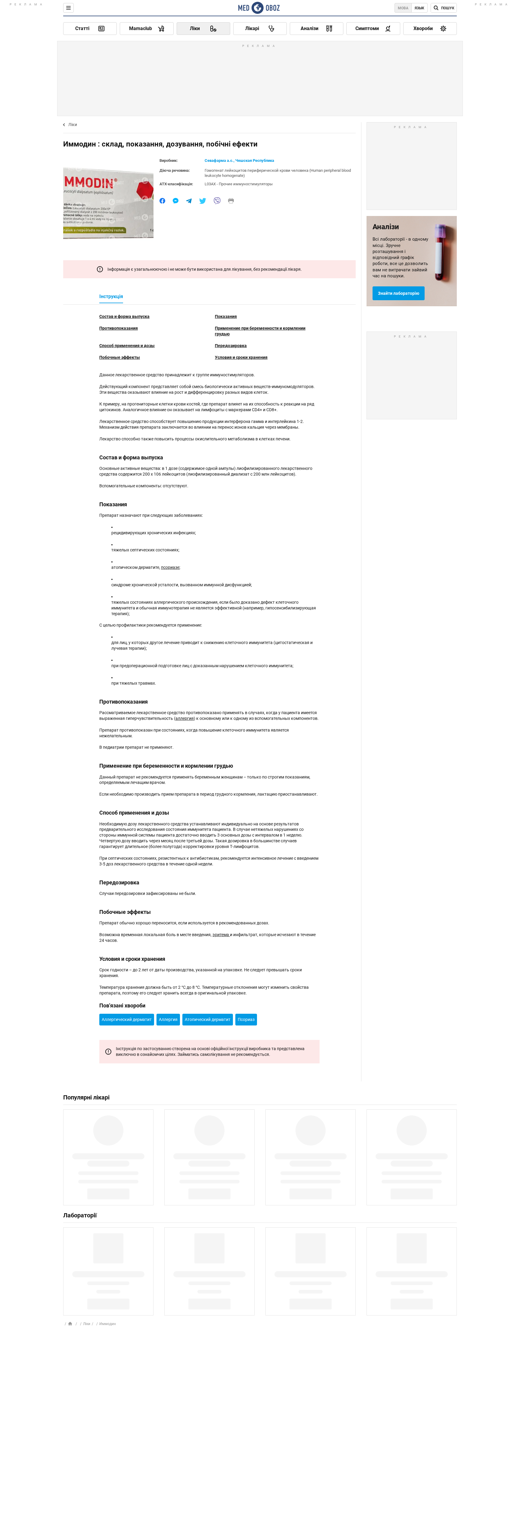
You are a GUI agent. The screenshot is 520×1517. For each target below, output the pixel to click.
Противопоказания (118, 328)
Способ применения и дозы (127, 345)
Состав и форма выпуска (124, 316)
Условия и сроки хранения (241, 357)
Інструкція (111, 296)
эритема (221, 934)
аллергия (184, 718)
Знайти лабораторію (398, 293)
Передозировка (231, 345)
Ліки (72, 124)
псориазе (170, 567)
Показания (226, 316)
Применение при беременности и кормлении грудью (260, 331)
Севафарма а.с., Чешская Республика (239, 160)
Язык (419, 8)
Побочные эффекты (119, 357)
